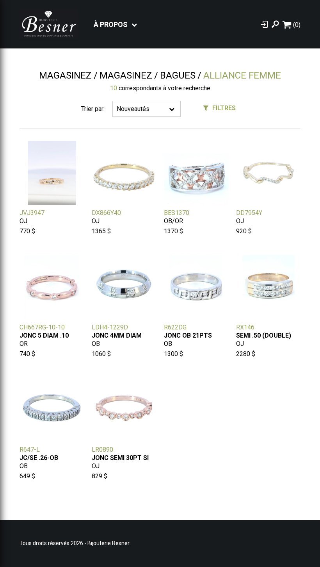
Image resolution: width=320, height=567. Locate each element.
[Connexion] (264, 24)
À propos (111, 24)
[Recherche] (275, 24)
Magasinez (65, 75)
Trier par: (93, 109)
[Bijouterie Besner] (49, 24)
